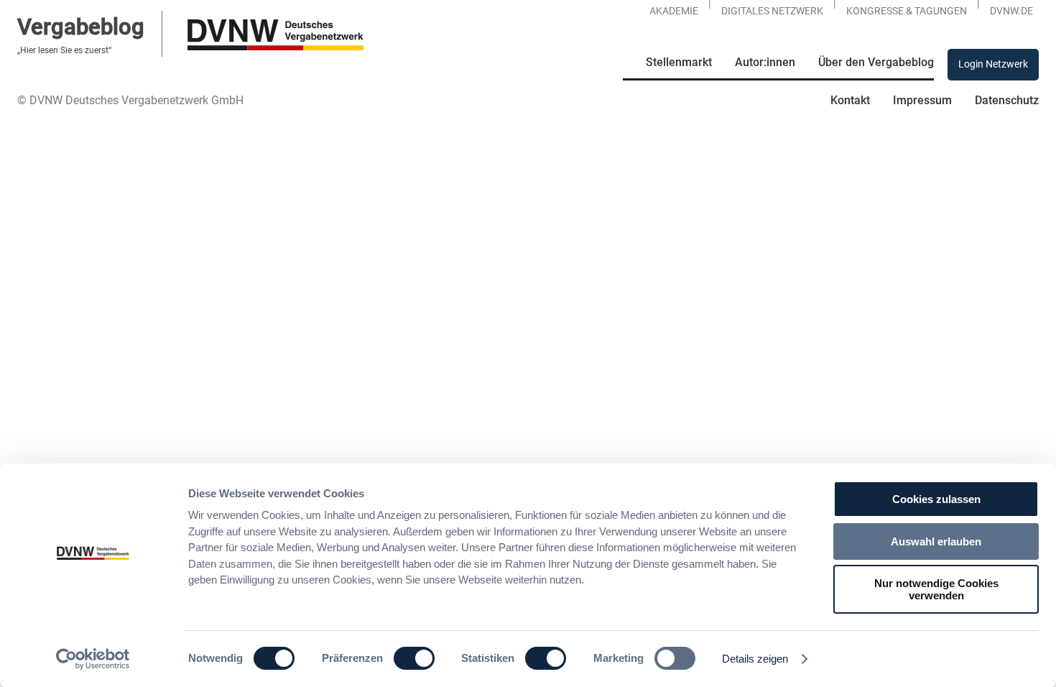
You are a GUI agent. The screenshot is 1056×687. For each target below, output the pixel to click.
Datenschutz (1007, 100)
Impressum (922, 100)
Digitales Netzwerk (772, 11)
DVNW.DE (1011, 11)
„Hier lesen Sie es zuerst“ (64, 50)
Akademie (673, 11)
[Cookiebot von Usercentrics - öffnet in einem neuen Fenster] (93, 659)
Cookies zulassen (936, 499)
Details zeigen (755, 659)
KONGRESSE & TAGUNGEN (906, 11)
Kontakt (850, 100)
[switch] (414, 658)
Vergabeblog (80, 27)
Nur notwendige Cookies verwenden (936, 589)
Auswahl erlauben (936, 541)
